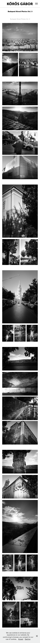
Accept (20, 639)
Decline (27, 639)
